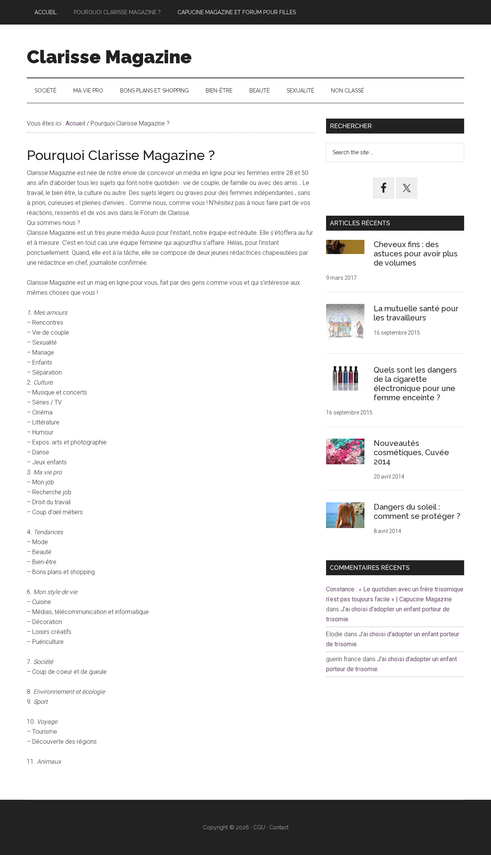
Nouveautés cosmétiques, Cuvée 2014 (411, 452)
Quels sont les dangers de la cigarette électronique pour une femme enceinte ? (415, 383)
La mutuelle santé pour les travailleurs (416, 313)
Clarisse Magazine (109, 57)
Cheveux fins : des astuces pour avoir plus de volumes (416, 253)
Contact (278, 827)
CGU (259, 827)
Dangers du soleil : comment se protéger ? (417, 511)
